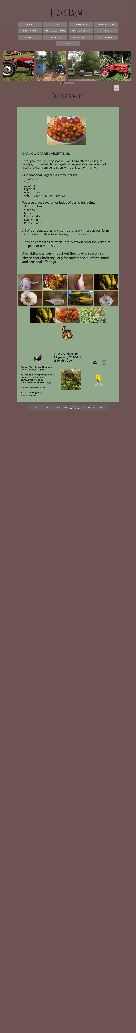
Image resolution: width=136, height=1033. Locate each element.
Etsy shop (98, 384)
